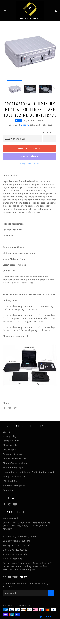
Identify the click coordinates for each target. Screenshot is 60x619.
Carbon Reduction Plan (14, 458)
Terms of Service (11, 440)
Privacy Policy (9, 436)
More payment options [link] (29, 163)
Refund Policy (9, 449)
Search (6, 431)
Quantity (47, 133)
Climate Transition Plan (15, 463)
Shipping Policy (11, 445)
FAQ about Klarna (11, 481)
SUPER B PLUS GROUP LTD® (20, 605)
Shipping (25, 125)
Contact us (8, 490)
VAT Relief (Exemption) (14, 485)
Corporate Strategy (12, 454)
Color (5, 133)
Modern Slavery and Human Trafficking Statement (28, 472)
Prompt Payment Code (14, 476)
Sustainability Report (13, 467)
